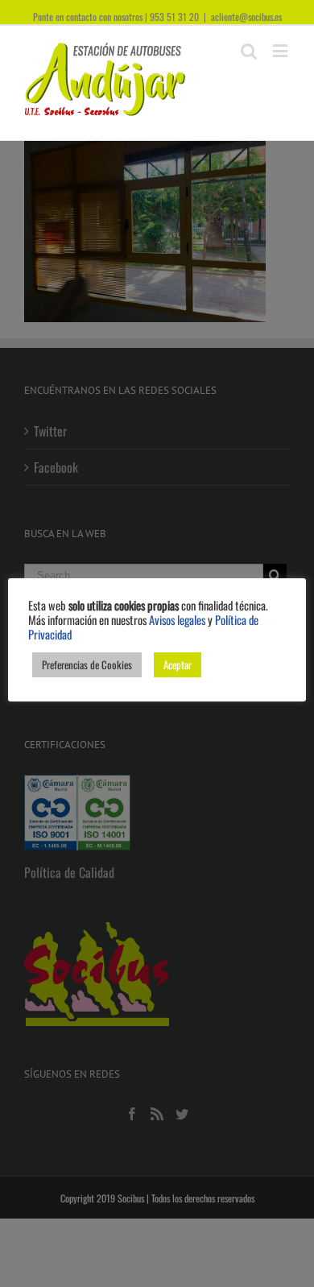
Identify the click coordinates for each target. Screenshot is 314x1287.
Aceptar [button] (177, 664)
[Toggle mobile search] (249, 50)
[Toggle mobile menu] (281, 50)
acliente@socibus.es (246, 16)
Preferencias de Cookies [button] (87, 664)
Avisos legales (177, 619)
